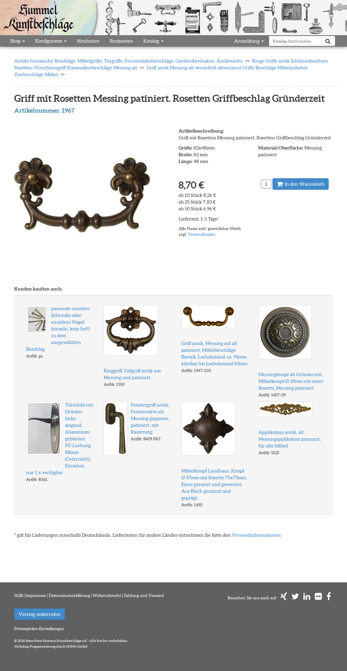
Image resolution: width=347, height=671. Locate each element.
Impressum (35, 595)
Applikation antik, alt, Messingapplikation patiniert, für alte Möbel (290, 439)
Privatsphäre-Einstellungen (39, 628)
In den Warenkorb (304, 184)
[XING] (284, 598)
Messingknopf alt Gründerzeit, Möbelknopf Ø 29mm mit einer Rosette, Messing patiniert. (291, 381)
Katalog (151, 41)
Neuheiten (88, 41)
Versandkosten (202, 234)
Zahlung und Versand (144, 595)
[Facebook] (328, 598)
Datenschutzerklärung (69, 595)
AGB (18, 595)
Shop (16, 41)
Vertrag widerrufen (40, 614)
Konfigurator (49, 41)
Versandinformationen (256, 535)
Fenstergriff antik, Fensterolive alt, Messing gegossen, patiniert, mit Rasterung (150, 418)
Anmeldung (247, 41)
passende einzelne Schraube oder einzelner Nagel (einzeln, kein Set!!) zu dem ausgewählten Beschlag (58, 329)
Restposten (121, 41)
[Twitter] (295, 598)
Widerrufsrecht (107, 595)
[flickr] (318, 598)
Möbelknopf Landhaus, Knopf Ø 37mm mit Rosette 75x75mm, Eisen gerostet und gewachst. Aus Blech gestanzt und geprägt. (214, 484)
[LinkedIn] (306, 598)
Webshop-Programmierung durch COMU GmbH (50, 646)
